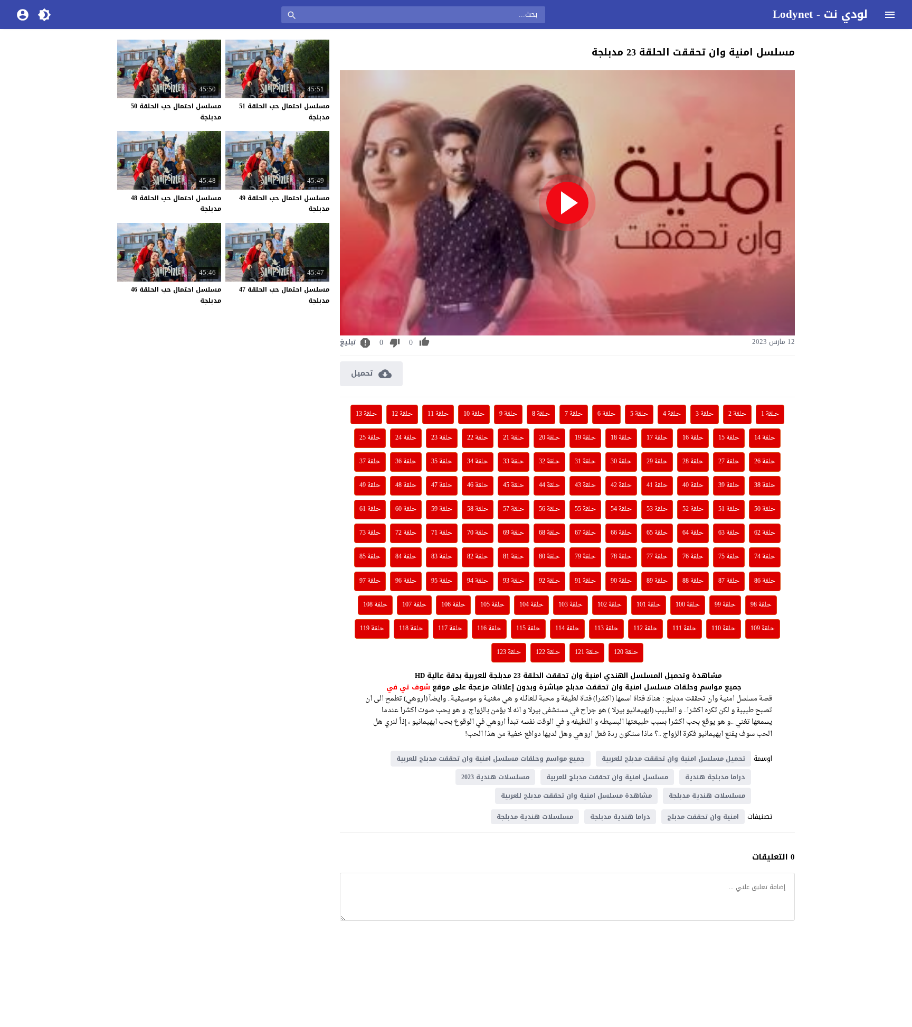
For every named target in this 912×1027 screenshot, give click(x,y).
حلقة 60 (405, 509)
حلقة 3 (705, 414)
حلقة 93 (513, 581)
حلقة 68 (549, 533)
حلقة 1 (770, 414)
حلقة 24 (405, 438)
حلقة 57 (513, 509)
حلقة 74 (764, 557)
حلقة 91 (585, 581)
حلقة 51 (728, 509)
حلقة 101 (648, 605)
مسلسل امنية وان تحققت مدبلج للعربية (607, 777)
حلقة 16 (693, 438)
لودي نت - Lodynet (820, 14)
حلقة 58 (477, 509)
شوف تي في (408, 687)
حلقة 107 (414, 605)
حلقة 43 (585, 485)
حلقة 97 (370, 581)
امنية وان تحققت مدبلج (703, 817)
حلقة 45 (513, 485)
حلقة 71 (441, 533)
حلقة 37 (370, 462)
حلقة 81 (513, 557)
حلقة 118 (411, 628)
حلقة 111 (684, 628)
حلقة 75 (728, 557)
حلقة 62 (764, 533)
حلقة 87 (728, 581)
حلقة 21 (513, 438)
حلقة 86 (764, 581)
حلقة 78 (621, 557)
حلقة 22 (477, 438)
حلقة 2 (737, 414)
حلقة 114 (567, 628)
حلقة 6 (606, 414)
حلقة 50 (764, 509)
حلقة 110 (723, 628)
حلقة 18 (621, 438)
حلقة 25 (370, 438)
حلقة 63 (728, 533)
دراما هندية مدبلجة (620, 817)
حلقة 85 (370, 557)
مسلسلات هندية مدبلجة (707, 795)
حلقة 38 (764, 485)
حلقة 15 (728, 438)
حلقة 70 (477, 533)
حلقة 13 (366, 414)
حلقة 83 (441, 557)
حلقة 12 (402, 414)
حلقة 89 (657, 581)
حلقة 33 (513, 462)
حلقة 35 (441, 462)
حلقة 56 (549, 509)
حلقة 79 (585, 557)
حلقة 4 (672, 414)
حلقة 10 (473, 414)
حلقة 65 (657, 533)
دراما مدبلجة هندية (715, 777)
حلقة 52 (693, 509)
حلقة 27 (728, 462)
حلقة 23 (441, 438)
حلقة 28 (693, 462)
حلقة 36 (405, 462)
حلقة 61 (370, 509)
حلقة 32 (549, 462)
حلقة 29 (657, 462)
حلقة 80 (549, 557)
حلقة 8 (541, 414)
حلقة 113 (606, 628)
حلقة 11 (438, 414)
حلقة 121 (587, 652)
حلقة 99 (725, 605)
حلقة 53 (657, 509)
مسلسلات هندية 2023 (495, 777)
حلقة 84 (405, 557)
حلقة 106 (453, 605)
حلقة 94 (477, 581)
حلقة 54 (621, 509)
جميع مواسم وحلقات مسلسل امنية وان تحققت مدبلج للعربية (490, 758)
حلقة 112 (645, 628)
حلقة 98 (761, 605)
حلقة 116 (489, 628)
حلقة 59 (441, 509)
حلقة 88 (693, 581)
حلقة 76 (693, 557)
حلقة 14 (764, 438)
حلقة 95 (441, 581)
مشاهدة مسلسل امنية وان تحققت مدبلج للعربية (576, 795)
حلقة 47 (441, 485)
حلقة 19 (585, 438)
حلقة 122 (548, 652)
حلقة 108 (375, 605)
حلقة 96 (405, 581)
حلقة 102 (609, 605)
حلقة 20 (549, 438)
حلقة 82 (477, 557)
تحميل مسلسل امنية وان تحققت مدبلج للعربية (673, 758)
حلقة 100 (688, 605)
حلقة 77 (657, 557)
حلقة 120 (626, 652)
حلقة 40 (693, 485)
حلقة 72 (405, 533)
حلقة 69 (513, 533)
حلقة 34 (477, 462)
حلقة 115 (528, 628)
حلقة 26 (764, 462)
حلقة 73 (370, 533)
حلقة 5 (639, 414)
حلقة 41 (657, 485)
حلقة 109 (762, 628)
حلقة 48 (405, 485)
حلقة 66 (621, 533)
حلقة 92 (549, 581)
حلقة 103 (570, 605)
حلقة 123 (509, 652)
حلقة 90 (621, 581)
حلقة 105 (492, 605)
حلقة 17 (657, 438)
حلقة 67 (585, 533)
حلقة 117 (450, 628)
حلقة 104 (531, 605)
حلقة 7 (574, 414)
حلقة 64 (693, 533)
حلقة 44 (549, 485)
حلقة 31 (585, 462)
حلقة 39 (728, 485)
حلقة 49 (370, 485)
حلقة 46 (477, 485)
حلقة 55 (585, 509)
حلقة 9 (508, 414)
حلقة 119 (372, 628)
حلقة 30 (621, 462)
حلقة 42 (621, 485)
